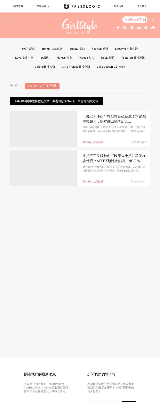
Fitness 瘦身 (64, 57)
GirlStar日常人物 (45, 66)
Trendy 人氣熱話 (52, 48)
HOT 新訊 (28, 48)
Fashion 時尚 (100, 48)
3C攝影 (45, 57)
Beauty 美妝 (77, 48)
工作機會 (142, 6)
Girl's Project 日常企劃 (76, 66)
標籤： (16, 86)
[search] (153, 19)
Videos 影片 (86, 57)
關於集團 (18, 6)
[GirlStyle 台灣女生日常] (80, 26)
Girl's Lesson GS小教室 (111, 66)
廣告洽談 (118, 6)
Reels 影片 (108, 57)
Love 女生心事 (24, 57)
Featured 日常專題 (133, 57)
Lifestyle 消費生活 (126, 48)
